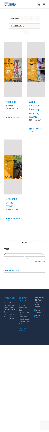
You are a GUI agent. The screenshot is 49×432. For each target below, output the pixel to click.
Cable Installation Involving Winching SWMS (35, 109)
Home (6, 303)
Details (17, 118)
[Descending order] (37, 18)
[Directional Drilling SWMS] (13, 167)
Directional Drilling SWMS (11, 202)
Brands (11, 307)
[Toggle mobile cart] (39, 4)
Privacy (11, 314)
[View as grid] (21, 32)
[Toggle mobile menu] (44, 4)
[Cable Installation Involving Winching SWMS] (36, 69)
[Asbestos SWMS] (13, 69)
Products (7, 305)
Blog (5, 316)
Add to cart (10, 119)
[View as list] (26, 32)
